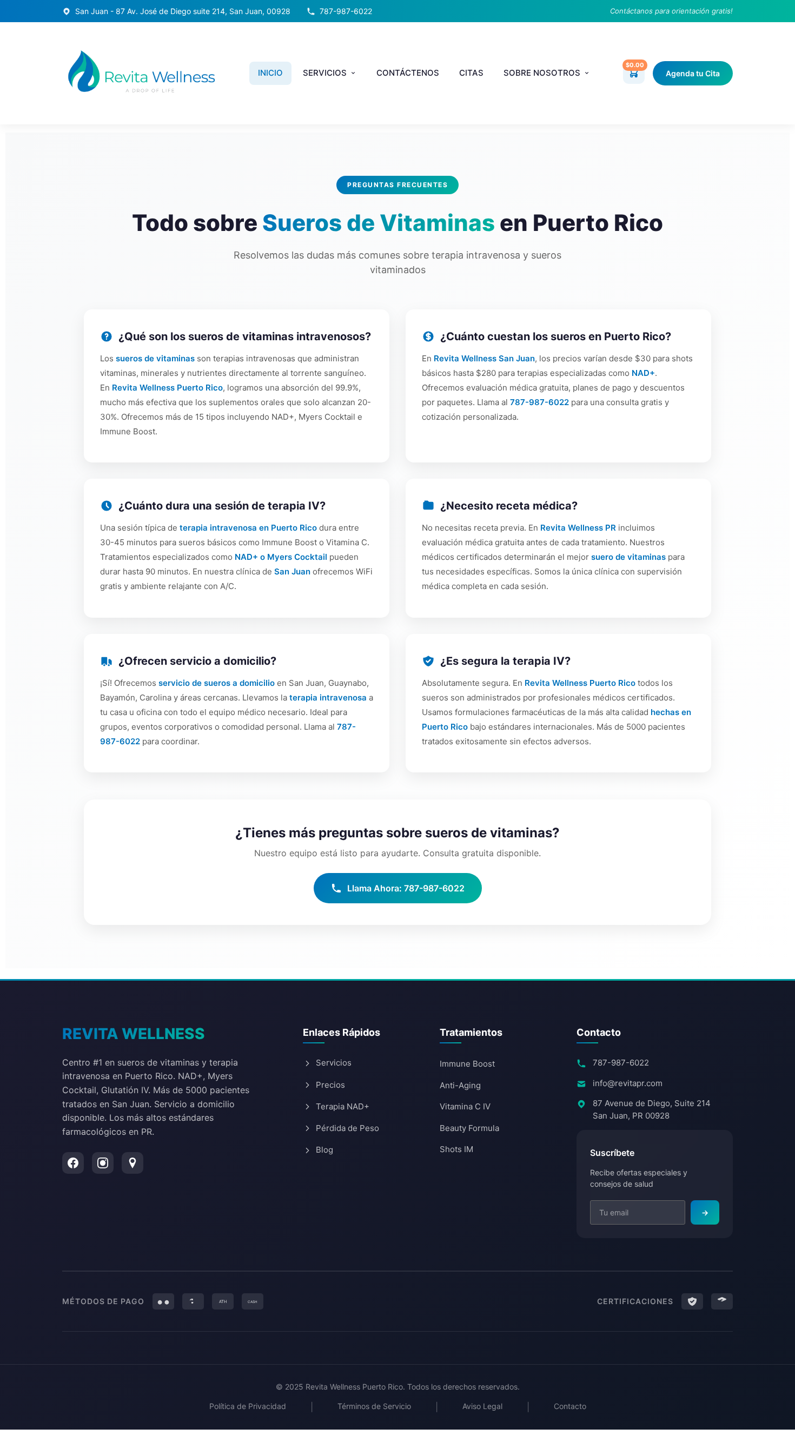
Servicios (334, 1062)
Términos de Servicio (374, 1406)
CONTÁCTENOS (407, 73)
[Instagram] (103, 1163)
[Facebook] (73, 1163)
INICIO (270, 73)
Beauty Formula (469, 1128)
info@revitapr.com (627, 1083)
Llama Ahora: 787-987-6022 (406, 888)
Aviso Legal (482, 1406)
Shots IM (456, 1149)
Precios (330, 1085)
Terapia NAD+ (342, 1106)
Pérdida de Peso (347, 1128)
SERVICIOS (325, 73)
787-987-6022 (346, 11)
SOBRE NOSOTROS (542, 73)
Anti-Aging (460, 1085)
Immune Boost (467, 1064)
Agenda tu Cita (693, 73)
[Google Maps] (132, 1163)
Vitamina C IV (465, 1106)
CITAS (471, 73)
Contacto (570, 1406)
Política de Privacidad (247, 1406)
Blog (324, 1150)
